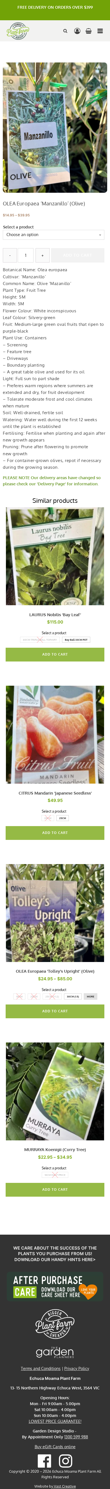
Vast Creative (64, 1486)
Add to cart (77, 255)
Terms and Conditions (41, 1368)
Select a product (18, 227)
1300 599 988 (76, 1436)
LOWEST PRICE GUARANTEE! (55, 1421)
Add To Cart (55, 654)
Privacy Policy (76, 1368)
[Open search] (65, 30)
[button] (100, 31)
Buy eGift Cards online (55, 1446)
